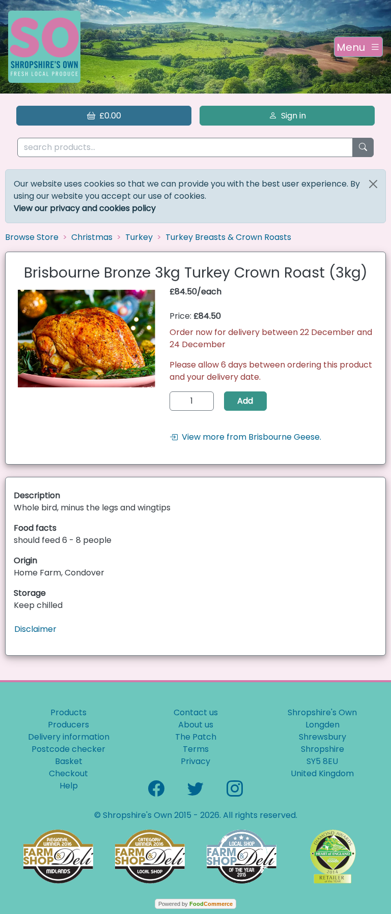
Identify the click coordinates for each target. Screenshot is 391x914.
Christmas (92, 237)
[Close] (373, 184)
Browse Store (32, 237)
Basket (68, 761)
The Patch (195, 737)
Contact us (196, 712)
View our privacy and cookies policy (85, 208)
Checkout (68, 773)
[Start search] (363, 148)
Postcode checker (68, 749)
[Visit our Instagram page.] (235, 787)
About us (195, 724)
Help (69, 785)
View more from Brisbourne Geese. (249, 437)
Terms (196, 749)
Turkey (139, 237)
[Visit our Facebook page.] (156, 787)
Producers (68, 724)
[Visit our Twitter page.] (195, 787)
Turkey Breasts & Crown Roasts (228, 237)
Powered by (195, 904)
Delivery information (68, 737)
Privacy (195, 761)
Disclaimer (35, 629)
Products (68, 712)
